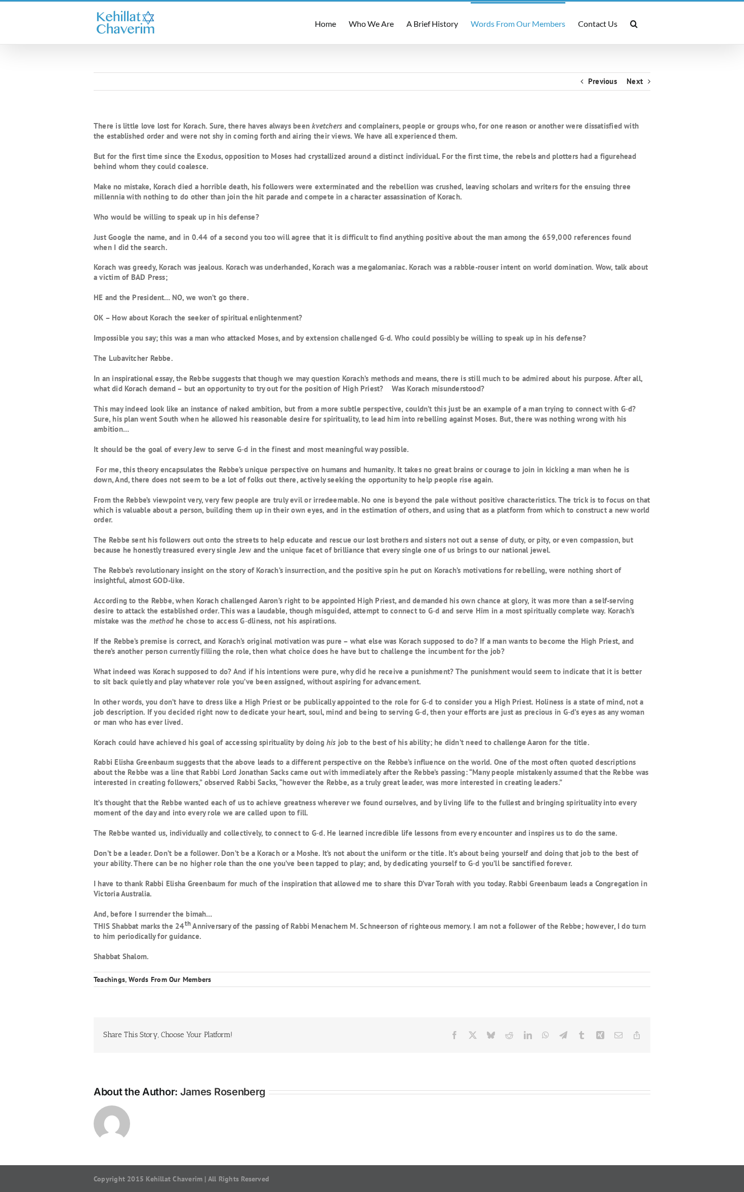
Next (635, 81)
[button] (634, 23)
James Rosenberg (223, 1092)
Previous (602, 81)
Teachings (109, 979)
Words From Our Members (170, 979)
